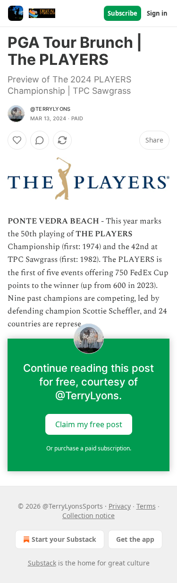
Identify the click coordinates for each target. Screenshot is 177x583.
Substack (42, 562)
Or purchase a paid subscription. (88, 448)
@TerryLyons (50, 109)
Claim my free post (88, 424)
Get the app (135, 539)
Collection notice (88, 515)
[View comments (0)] (39, 140)
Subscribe (122, 13)
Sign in (157, 13)
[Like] (17, 140)
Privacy (120, 506)
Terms (146, 506)
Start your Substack (64, 539)
